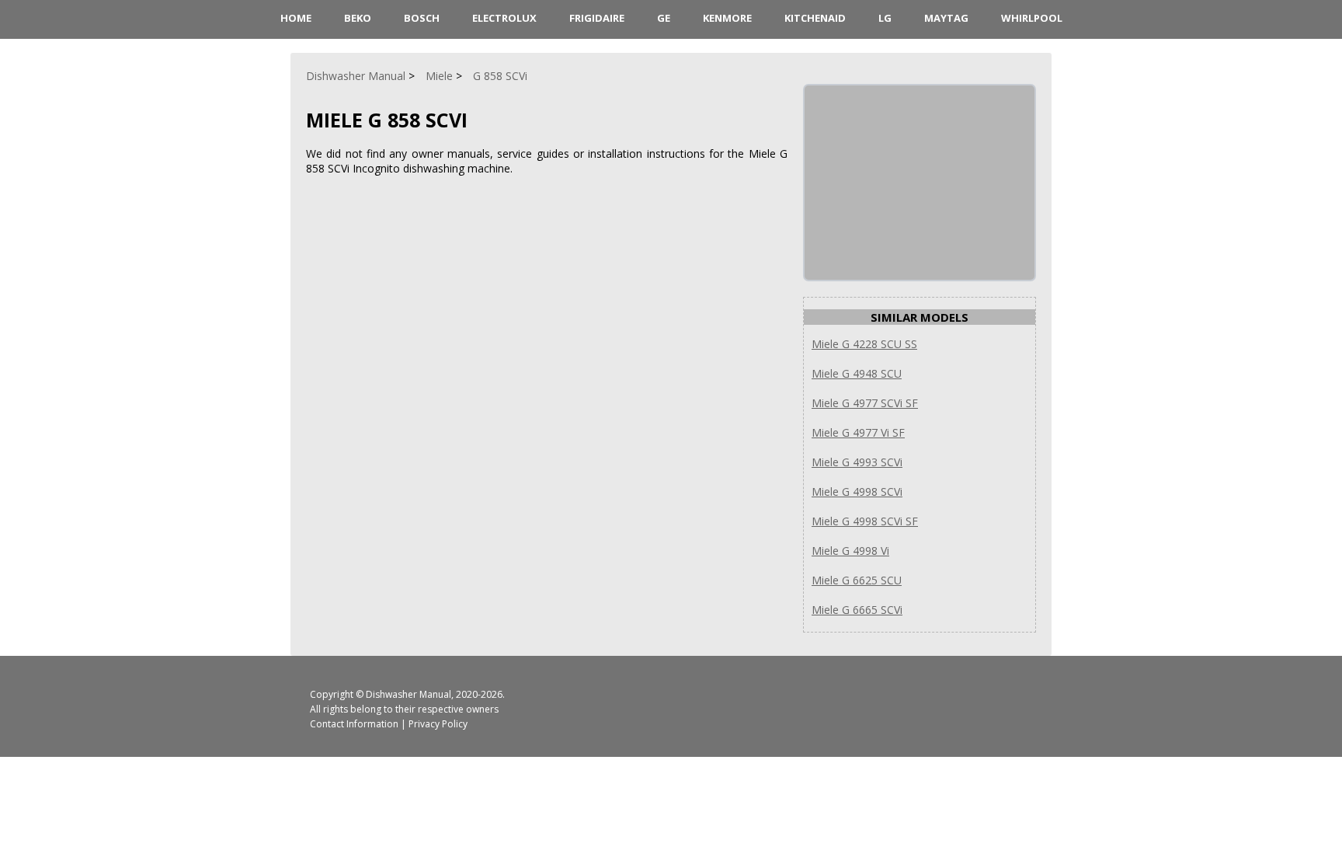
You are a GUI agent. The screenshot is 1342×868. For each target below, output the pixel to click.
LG (885, 18)
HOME (295, 18)
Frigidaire (596, 18)
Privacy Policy (438, 723)
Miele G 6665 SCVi (857, 609)
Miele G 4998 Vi (850, 550)
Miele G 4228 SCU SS (864, 343)
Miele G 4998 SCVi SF (865, 521)
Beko (357, 18)
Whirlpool (1031, 18)
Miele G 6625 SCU (857, 580)
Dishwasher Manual (408, 694)
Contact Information (354, 723)
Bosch (422, 18)
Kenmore (727, 18)
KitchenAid (815, 18)
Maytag (946, 18)
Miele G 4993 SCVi (857, 462)
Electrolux (504, 18)
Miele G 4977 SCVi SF (865, 403)
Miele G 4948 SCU (857, 373)
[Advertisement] (921, 182)
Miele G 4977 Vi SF (858, 432)
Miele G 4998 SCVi (857, 491)
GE (663, 18)
